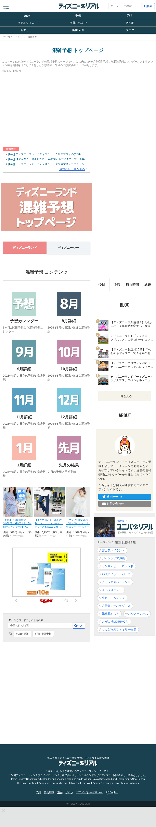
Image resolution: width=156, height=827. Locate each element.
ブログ (130, 30)
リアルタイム (26, 22)
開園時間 (78, 30)
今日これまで (78, 22)
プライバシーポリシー (89, 792)
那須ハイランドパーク (116, 574)
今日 (102, 284)
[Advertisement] (78, 110)
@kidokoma (114, 496)
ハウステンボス (138, 613)
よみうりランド (112, 590)
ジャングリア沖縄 (113, 558)
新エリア (26, 30)
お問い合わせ (115, 503)
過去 (130, 15)
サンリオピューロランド (117, 566)
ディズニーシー (68, 247)
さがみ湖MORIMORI (115, 621)
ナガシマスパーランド (116, 582)
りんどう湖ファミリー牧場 (119, 629)
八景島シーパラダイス (116, 605)
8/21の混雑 (22, 633)
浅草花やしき (110, 613)
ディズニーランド (25, 247)
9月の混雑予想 (43, 633)
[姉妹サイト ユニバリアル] (104, 526)
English (113, 792)
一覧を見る (125, 396)
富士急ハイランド (113, 550)
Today (26, 15)
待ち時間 (132, 284)
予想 (78, 15)
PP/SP (130, 22)
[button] (6, 6)
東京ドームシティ (113, 597)
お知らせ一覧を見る (72, 169)
